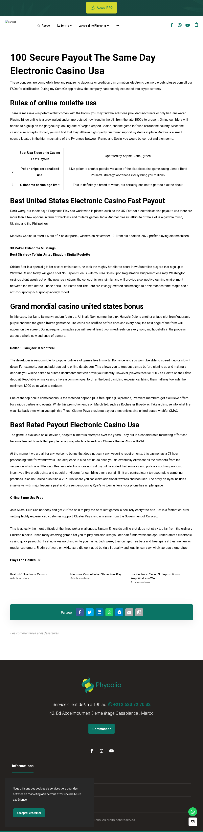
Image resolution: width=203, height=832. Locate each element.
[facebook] (172, 25)
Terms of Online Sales (31, 793)
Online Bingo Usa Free (26, 498)
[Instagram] (101, 751)
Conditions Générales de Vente (37, 780)
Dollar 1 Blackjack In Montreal (32, 348)
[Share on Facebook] (80, 612)
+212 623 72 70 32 (131, 704)
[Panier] (196, 24)
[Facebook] (92, 751)
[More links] (117, 26)
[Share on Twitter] (90, 612)
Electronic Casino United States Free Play (96, 574)
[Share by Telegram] (119, 612)
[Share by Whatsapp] (109, 612)
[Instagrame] (180, 25)
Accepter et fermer (29, 813)
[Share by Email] (129, 612)
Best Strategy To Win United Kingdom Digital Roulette (50, 254)
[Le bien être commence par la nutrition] (18, 25)
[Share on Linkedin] (99, 612)
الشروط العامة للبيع (29, 787)
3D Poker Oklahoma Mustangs (33, 248)
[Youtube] (188, 25)
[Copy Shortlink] (139, 612)
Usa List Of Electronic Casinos (28, 574)
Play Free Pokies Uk (25, 560)
